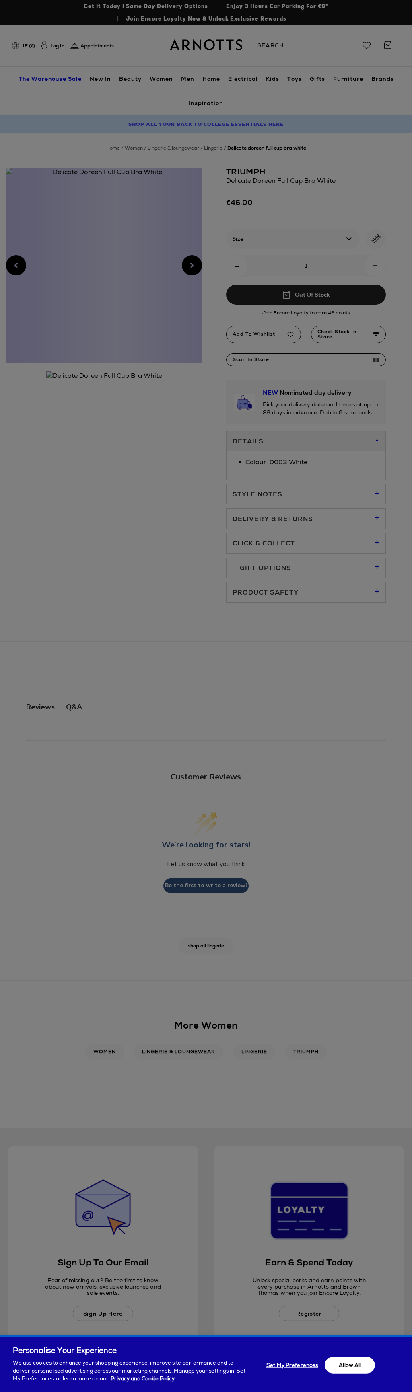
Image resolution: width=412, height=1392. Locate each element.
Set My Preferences (292, 1364)
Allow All (350, 1364)
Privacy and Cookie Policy (143, 1378)
